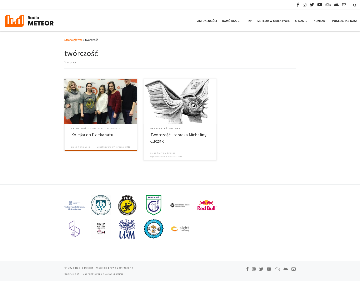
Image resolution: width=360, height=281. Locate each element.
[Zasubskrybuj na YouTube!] (319, 4)
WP (78, 273)
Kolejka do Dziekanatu (92, 135)
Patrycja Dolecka (166, 153)
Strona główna (73, 40)
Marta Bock (84, 147)
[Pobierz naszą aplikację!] (336, 4)
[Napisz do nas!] (344, 4)
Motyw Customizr (115, 273)
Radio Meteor (84, 268)
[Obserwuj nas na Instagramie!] (304, 4)
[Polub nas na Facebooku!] (298, 4)
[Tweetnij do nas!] (312, 4)
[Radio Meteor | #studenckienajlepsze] (29, 20)
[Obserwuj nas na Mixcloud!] (328, 4)
